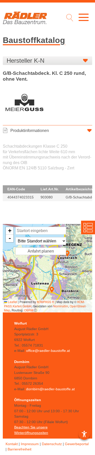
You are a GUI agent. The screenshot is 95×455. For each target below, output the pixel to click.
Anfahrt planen (41, 251)
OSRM (28, 310)
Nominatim (60, 306)
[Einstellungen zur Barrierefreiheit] (84, 434)
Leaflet (12, 302)
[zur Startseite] (25, 18)
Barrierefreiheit (19, 449)
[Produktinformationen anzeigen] (47, 159)
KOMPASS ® (45, 302)
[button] (67, 254)
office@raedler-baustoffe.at (48, 351)
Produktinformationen (29, 130)
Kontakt (12, 444)
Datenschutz (52, 444)
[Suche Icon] (68, 18)
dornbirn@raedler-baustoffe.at (50, 389)
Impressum (30, 444)
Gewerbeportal (77, 444)
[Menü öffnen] (84, 17)
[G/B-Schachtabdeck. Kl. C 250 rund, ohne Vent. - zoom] (24, 103)
